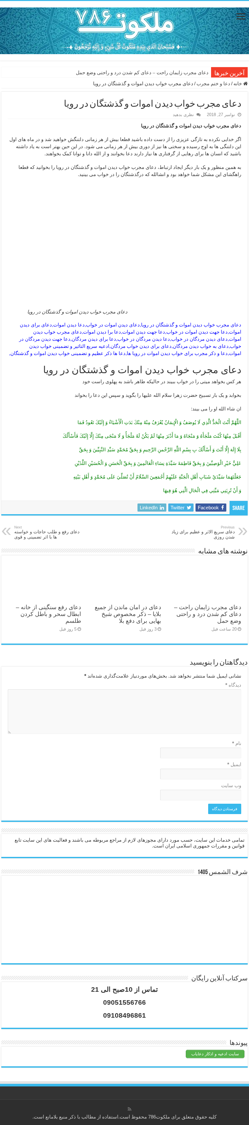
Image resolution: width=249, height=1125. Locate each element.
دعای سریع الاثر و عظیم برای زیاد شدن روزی (203, 532)
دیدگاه (233, 685)
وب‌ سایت (231, 785)
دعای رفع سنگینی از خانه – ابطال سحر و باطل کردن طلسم (48, 614)
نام (236, 743)
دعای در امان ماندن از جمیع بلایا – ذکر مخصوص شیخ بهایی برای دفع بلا (128, 614)
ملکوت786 (159, 1116)
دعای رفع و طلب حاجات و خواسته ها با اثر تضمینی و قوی (46, 532)
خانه (238, 83)
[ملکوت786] (124, 29)
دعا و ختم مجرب (213, 83)
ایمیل (234, 764)
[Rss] (129, 1109)
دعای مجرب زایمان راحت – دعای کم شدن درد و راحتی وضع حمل (142, 72)
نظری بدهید (183, 114)
